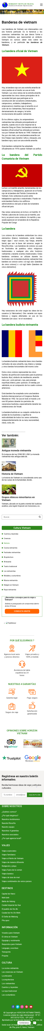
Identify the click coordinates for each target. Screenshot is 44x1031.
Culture (12, 12)
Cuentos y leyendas (11, 534)
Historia (20, 12)
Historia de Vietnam (12, 473)
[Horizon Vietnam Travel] (19, 5)
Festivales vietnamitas (12, 552)
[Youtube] (31, 1007)
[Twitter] (17, 1007)
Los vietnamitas (10, 571)
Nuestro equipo (8, 827)
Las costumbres (8, 995)
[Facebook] (13, 1007)
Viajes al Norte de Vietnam (12, 858)
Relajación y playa (9, 866)
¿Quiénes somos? (9, 812)
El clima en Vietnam (10, 937)
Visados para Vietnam (11, 933)
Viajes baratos (7, 874)
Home (4, 12)
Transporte (6, 952)
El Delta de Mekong (10, 917)
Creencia (7, 538)
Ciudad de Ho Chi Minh (11, 913)
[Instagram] (22, 1007)
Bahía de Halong (8, 901)
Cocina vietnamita (10, 548)
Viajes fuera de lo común (12, 870)
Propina (5, 956)
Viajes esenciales (9, 851)
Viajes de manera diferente (13, 862)
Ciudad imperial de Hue (11, 905)
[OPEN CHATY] (35, 1023)
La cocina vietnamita (10, 968)
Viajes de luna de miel (11, 877)
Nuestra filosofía (8, 823)
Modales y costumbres (12, 576)
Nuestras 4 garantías (10, 831)
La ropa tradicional (9, 991)
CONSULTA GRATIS (22, 611)
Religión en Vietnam (11, 585)
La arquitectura (8, 980)
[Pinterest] (26, 1007)
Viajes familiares (8, 855)
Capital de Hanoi (8, 894)
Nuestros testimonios (11, 819)
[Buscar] (40, 517)
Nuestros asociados (10, 834)
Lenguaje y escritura (10, 948)
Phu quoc (5, 920)
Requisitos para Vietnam (12, 944)
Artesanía (7, 562)
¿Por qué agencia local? (11, 838)
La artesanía (7, 976)
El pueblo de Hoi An (10, 909)
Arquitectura (8, 557)
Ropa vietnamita (10, 590)
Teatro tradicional (10, 566)
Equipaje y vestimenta (11, 940)
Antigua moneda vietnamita (16, 450)
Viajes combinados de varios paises (17, 881)
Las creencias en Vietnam (12, 972)
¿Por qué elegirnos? (10, 815)
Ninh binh (5, 898)
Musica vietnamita (10, 580)
